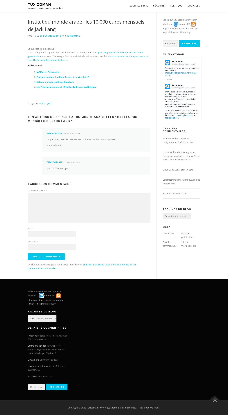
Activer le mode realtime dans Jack (55, 82)
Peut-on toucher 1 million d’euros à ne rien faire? (62, 77)
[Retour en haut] (214, 400)
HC (164, 193)
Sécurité (159, 6)
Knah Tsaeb (55, 133)
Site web (33, 241)
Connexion (168, 233)
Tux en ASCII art (180, 193)
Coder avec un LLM (184, 169)
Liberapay (185, 32)
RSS (188, 23)
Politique (176, 6)
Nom (31, 228)
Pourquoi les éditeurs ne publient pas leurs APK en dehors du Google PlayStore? (181, 156)
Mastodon (168, 23)
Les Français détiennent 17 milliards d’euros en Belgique (66, 86)
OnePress (105, 407)
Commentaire (37, 190)
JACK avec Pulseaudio (47, 72)
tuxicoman (73, 36)
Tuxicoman (39, 4)
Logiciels (194, 6)
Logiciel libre (139, 6)
